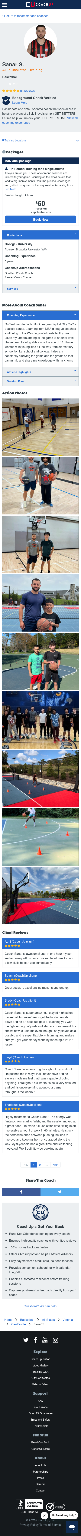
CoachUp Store (40, 1449)
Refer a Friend (40, 1384)
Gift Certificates (40, 1378)
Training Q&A (40, 1371)
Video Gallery (41, 1365)
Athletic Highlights (19, 372)
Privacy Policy (29, 1524)
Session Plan (15, 381)
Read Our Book (40, 1442)
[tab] (40, 234)
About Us (40, 1465)
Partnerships (40, 1471)
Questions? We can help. (40, 1306)
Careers (40, 1484)
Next (55, 1165)
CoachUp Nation (40, 1359)
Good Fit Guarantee (41, 1413)
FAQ (40, 1400)
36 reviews (27, 91)
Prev (25, 1165)
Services (12, 288)
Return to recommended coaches (25, 16)
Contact (40, 1490)
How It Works (40, 1407)
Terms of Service (50, 1524)
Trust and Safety (40, 1419)
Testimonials (40, 1426)
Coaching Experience (21, 315)
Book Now (40, 219)
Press (40, 1478)
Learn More (20, 102)
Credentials (14, 235)
